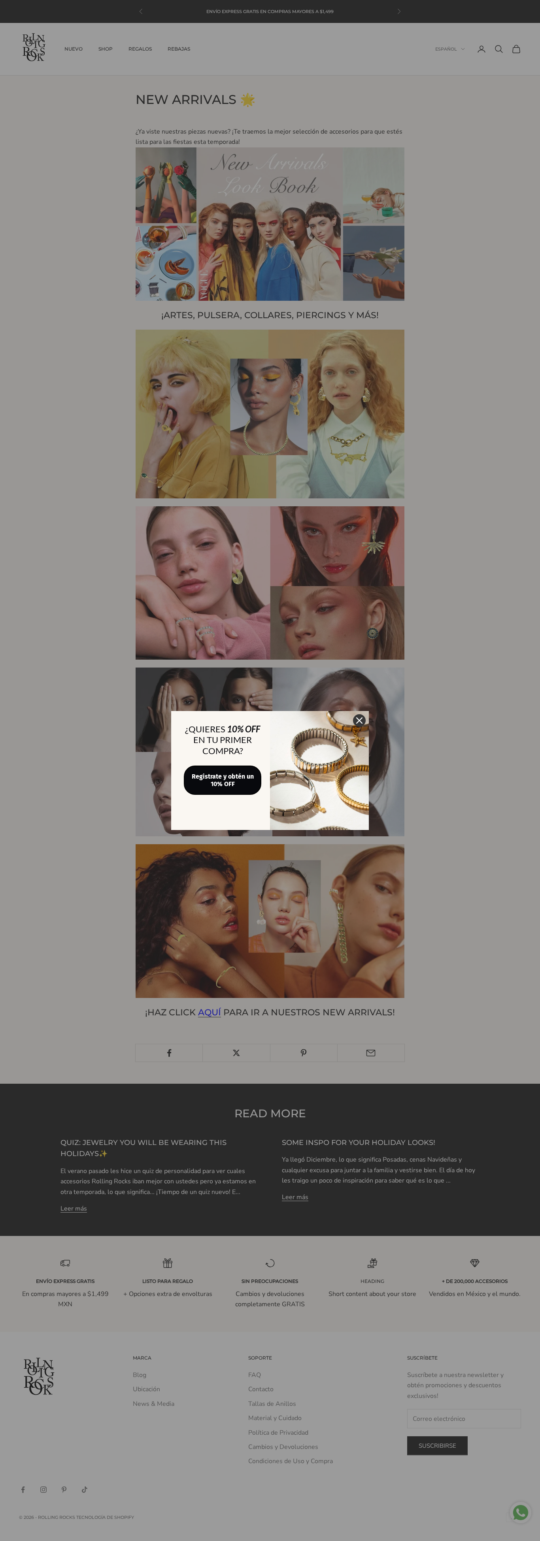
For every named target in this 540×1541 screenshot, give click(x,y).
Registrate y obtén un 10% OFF (223, 780)
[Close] (359, 720)
